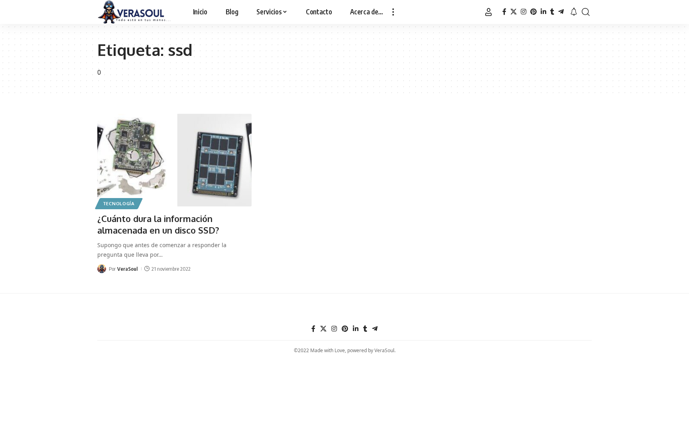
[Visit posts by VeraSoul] (101, 268)
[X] (513, 11)
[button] (393, 12)
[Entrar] (488, 12)
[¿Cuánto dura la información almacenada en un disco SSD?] (174, 160)
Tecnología (119, 203)
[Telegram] (561, 11)
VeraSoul (127, 269)
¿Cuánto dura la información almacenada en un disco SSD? (158, 224)
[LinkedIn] (543, 11)
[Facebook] (504, 11)
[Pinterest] (533, 11)
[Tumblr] (552, 11)
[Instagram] (523, 11)
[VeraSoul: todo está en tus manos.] (134, 12)
